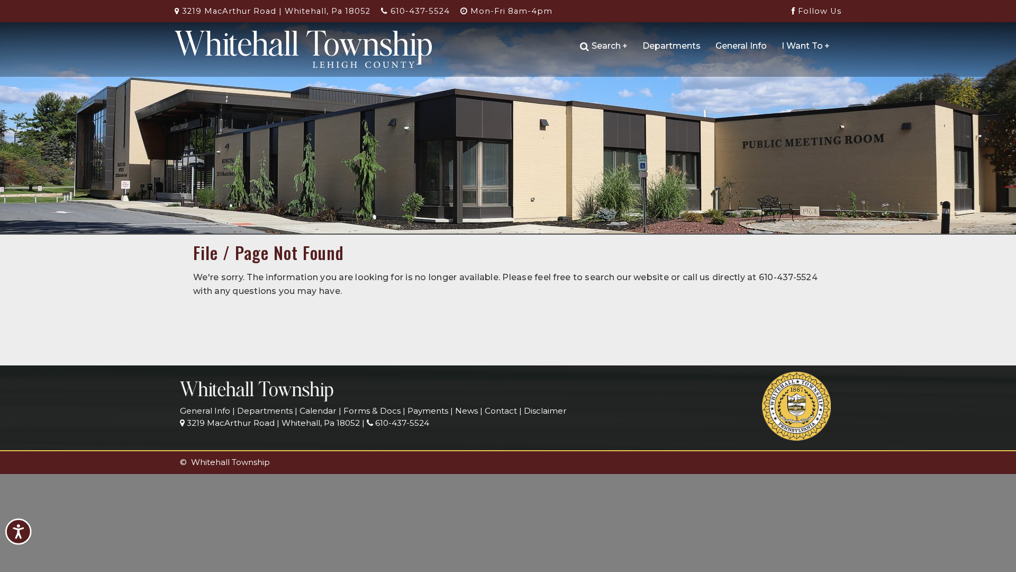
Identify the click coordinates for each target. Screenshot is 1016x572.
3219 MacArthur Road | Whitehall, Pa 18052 (274, 11)
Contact (501, 411)
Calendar (318, 411)
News (466, 411)
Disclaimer (545, 411)
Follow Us (818, 11)
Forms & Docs (372, 411)
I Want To (806, 46)
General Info (741, 46)
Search (610, 46)
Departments (671, 46)
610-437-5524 (419, 11)
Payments (427, 411)
